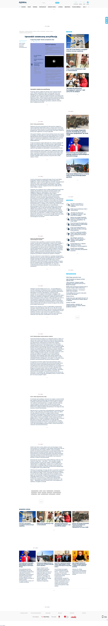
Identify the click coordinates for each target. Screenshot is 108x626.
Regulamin (48, 613)
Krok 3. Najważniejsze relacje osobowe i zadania (53, 77)
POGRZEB (39, 492)
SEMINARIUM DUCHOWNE (57, 492)
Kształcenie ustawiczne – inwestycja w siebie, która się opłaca (75, 290)
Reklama (60, 613)
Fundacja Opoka (24, 613)
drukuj (36, 41)
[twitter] (107, 20)
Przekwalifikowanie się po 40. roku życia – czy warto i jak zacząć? (76, 293)
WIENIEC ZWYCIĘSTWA (44, 494)
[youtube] (107, 22)
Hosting (84, 613)
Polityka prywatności (36, 613)
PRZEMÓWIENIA (49, 492)
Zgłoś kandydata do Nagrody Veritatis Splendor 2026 (75, 279)
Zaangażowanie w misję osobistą (54, 82)
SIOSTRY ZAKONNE (34, 494)
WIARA (39, 494)
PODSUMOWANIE (34, 492)
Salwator (23, 41)
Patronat (72, 613)
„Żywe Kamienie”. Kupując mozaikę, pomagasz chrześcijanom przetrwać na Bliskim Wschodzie (75, 283)
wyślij (39, 41)
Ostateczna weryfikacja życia (53, 50)
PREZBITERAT (44, 492)
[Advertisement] (54, 18)
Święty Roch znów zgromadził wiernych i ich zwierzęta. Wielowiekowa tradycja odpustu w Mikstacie (77, 299)
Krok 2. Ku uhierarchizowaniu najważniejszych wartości (53, 74)
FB (31, 41)
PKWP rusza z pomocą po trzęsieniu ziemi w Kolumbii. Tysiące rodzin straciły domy (77, 287)
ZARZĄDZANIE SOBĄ (52, 494)
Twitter (34, 41)
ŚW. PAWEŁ (58, 494)
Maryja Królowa (70, 296)
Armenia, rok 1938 (70, 302)
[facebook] (107, 18)
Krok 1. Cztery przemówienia (52, 71)
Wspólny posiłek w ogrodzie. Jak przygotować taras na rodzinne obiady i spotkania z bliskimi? (76, 305)
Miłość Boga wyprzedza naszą (73, 277)
